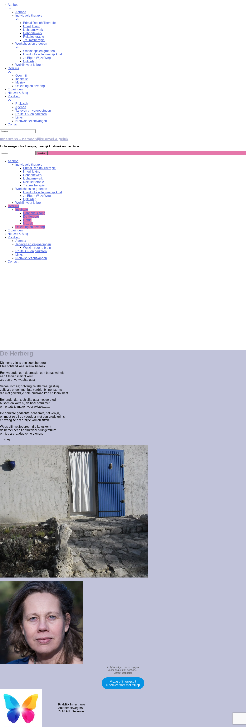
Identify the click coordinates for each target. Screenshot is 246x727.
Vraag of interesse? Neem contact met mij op (123, 683)
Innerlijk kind (31, 171)
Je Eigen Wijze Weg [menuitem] (37, 57)
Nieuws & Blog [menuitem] (18, 92)
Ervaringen (15, 230)
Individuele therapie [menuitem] (28, 15)
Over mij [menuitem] (13, 68)
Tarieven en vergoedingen (33, 244)
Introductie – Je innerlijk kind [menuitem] (42, 54)
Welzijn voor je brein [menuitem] (29, 64)
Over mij (13, 206)
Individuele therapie (28, 164)
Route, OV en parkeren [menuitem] (31, 114)
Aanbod (13, 161)
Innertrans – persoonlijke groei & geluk (34, 139)
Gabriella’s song (34, 213)
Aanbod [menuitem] (13, 4)
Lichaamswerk (33, 178)
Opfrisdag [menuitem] (29, 61)
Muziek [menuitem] (20, 82)
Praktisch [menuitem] (14, 96)
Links (19, 254)
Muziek (28, 223)
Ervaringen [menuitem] (15, 89)
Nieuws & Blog (18, 233)
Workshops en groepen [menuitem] (31, 43)
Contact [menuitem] (13, 124)
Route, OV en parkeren (31, 251)
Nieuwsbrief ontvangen (31, 258)
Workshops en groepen (31, 188)
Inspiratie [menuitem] (21, 79)
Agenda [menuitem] (20, 107)
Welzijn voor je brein (29, 202)
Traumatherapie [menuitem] (34, 40)
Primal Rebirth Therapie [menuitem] (39, 22)
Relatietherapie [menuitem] (33, 36)
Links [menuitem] (19, 117)
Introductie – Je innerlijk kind (42, 192)
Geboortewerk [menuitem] (32, 33)
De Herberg (31, 216)
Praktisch (14, 237)
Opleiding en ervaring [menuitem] (30, 86)
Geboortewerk (32, 175)
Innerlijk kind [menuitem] (31, 26)
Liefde (27, 220)
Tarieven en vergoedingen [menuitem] (33, 110)
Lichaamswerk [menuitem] (33, 29)
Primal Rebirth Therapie (39, 168)
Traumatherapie (34, 185)
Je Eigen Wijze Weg (37, 195)
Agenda (20, 240)
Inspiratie (21, 209)
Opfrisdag (29, 199)
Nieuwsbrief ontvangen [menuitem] (31, 121)
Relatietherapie (33, 182)
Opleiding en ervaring (30, 227)
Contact (13, 261)
